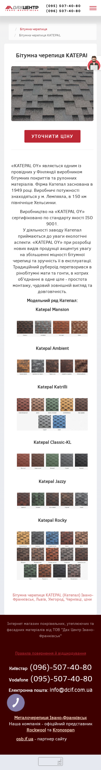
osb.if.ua (24, 738)
